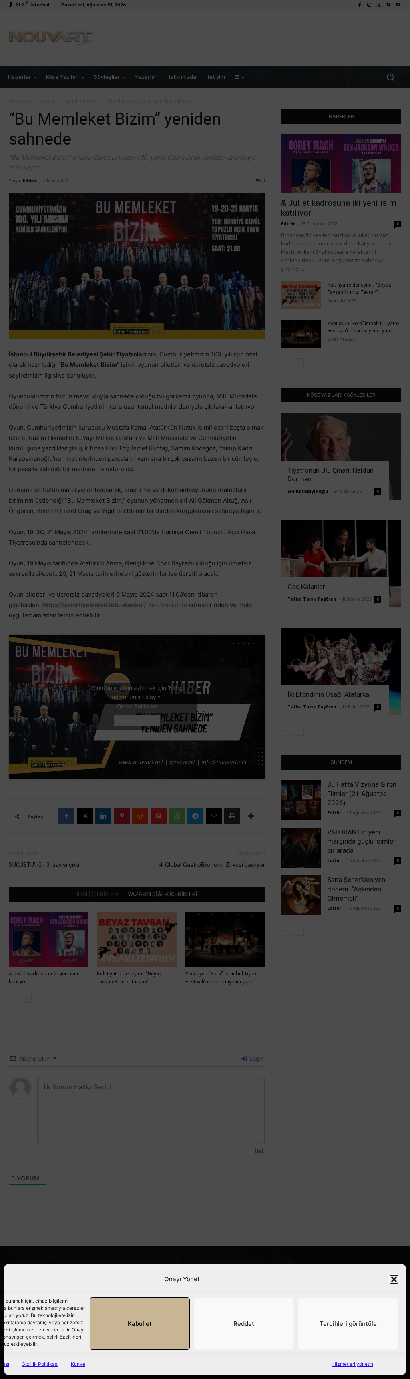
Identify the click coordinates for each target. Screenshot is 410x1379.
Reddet (243, 1323)
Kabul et (140, 1323)
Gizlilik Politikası (40, 1364)
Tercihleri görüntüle (348, 1323)
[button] (394, 1279)
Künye (78, 1364)
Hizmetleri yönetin (352, 1364)
